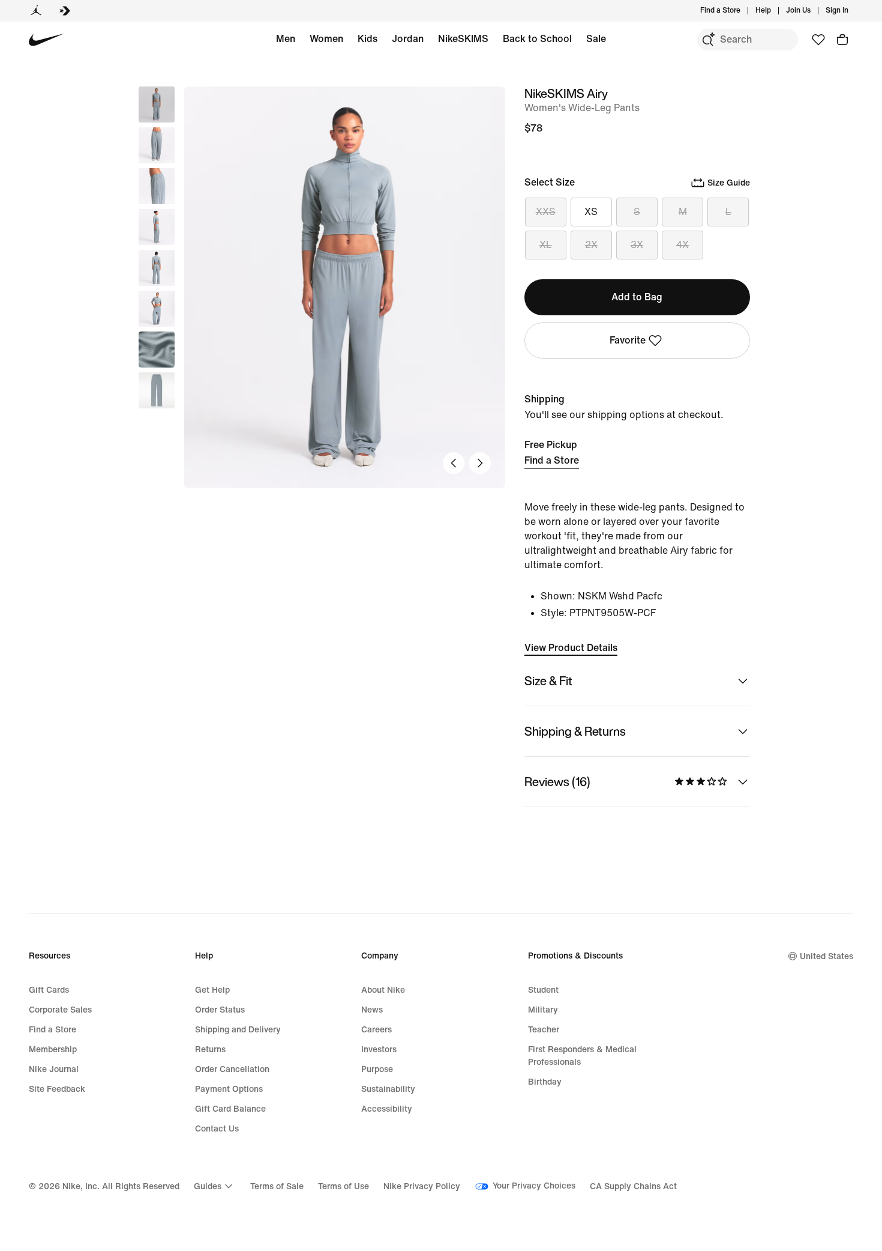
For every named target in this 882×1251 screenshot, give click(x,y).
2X (591, 245)
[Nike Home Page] (46, 40)
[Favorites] (818, 39)
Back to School (537, 39)
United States (826, 956)
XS (591, 212)
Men (285, 39)
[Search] (708, 39)
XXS (546, 212)
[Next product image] (480, 463)
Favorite (628, 340)
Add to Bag (636, 297)
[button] (157, 145)
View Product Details (570, 648)
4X (682, 245)
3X (637, 245)
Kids (367, 39)
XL (545, 245)
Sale (596, 39)
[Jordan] (36, 11)
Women (326, 39)
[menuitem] (774, 11)
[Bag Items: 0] (842, 39)
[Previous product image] (453, 463)
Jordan (408, 39)
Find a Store (551, 460)
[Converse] (65, 11)
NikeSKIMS (463, 39)
